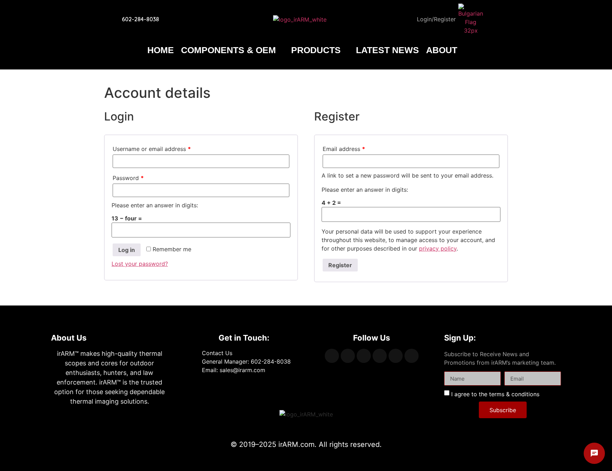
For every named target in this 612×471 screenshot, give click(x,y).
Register (340, 265)
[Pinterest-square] (411, 356)
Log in (126, 249)
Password (128, 177)
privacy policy (438, 248)
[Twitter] (348, 356)
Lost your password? (140, 263)
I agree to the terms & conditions (495, 394)
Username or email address (152, 148)
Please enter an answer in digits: (155, 205)
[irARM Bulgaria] (470, 19)
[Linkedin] (380, 356)
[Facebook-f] (332, 356)
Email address (344, 148)
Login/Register (436, 19)
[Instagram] (396, 356)
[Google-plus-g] (364, 356)
